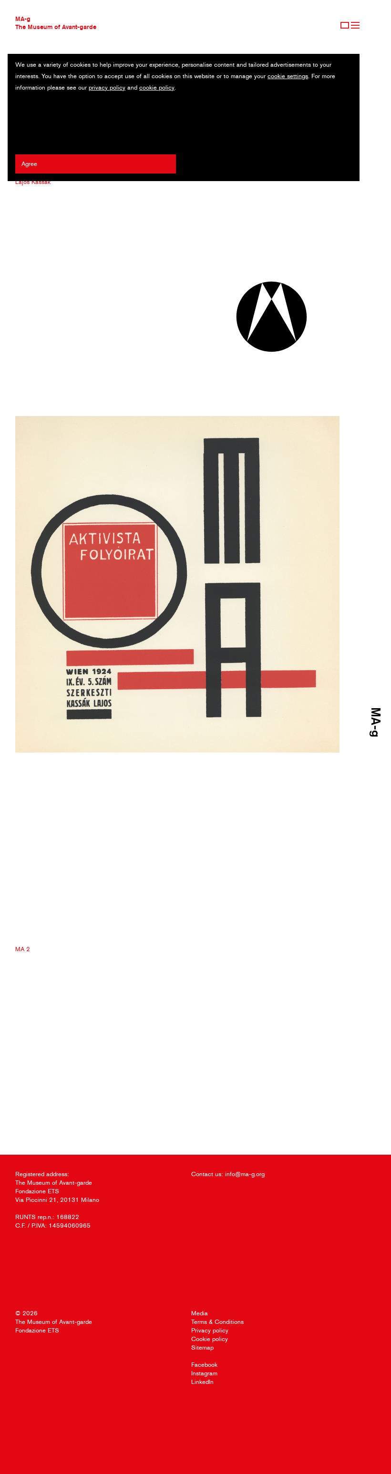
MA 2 (22, 949)
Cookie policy (209, 1338)
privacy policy (107, 87)
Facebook (204, 1364)
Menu (355, 25)
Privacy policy (209, 1330)
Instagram (204, 1373)
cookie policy (157, 87)
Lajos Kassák (33, 181)
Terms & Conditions (217, 1321)
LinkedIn (202, 1381)
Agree (29, 163)
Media (199, 1313)
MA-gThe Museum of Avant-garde (55, 22)
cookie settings (288, 76)
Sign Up (344, 25)
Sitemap (202, 1347)
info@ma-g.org (245, 1174)
